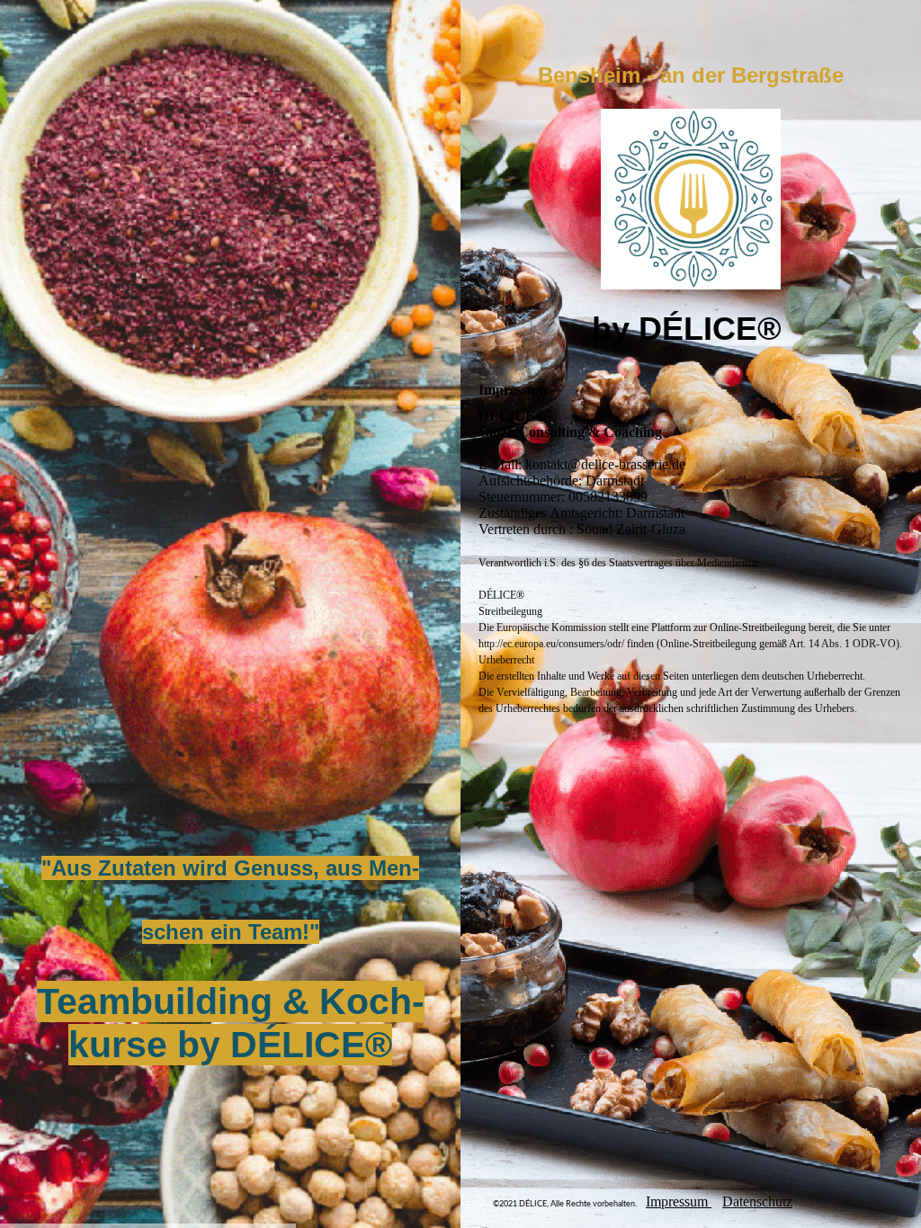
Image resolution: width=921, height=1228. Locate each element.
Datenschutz (757, 1201)
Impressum (678, 1201)
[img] (230, 614)
